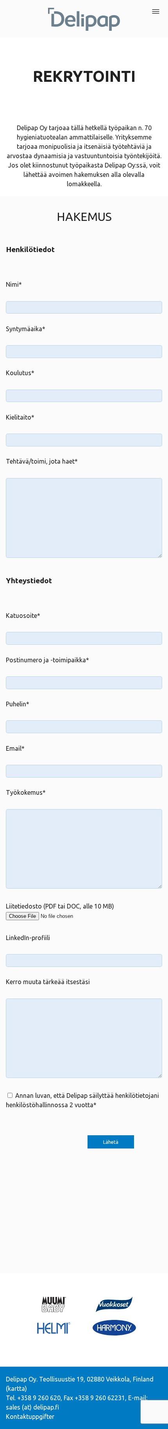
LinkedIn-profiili (28, 937)
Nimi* (14, 284)
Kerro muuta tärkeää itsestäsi (48, 981)
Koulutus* (20, 372)
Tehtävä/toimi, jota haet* (42, 461)
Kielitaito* (20, 417)
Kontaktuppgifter (30, 1416)
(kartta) (16, 1388)
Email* (15, 748)
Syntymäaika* (25, 328)
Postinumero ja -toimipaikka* (47, 659)
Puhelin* (17, 703)
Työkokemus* (26, 792)
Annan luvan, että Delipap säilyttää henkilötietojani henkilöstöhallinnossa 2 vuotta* (82, 1100)
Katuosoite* (23, 615)
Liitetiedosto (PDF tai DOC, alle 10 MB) (60, 906)
